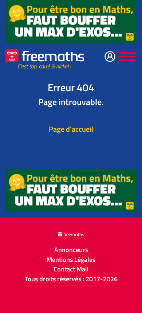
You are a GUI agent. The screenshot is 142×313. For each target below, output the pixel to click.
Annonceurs (71, 250)
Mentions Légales (71, 259)
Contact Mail (71, 269)
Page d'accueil (71, 129)
